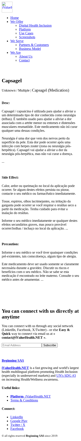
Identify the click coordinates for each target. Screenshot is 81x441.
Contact (24, 60)
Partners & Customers (34, 45)
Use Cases (26, 33)
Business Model (30, 49)
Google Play (18, 421)
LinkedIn (16, 417)
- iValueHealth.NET (30, 396)
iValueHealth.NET (15, 368)
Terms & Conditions (24, 400)
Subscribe (49, 345)
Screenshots (27, 37)
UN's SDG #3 (66, 375)
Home (14, 18)
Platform (25, 29)
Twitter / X (17, 425)
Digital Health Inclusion (35, 25)
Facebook (17, 428)
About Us (25, 56)
